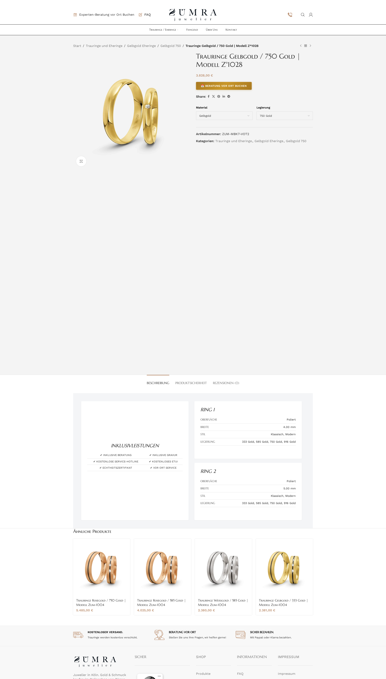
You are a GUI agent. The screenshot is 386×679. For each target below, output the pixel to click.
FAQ (240, 674)
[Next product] (310, 45)
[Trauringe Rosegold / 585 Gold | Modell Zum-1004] (162, 567)
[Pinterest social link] (218, 96)
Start (77, 46)
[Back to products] (305, 45)
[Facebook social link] (208, 96)
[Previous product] (300, 45)
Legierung (263, 107)
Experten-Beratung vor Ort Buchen (106, 15)
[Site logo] (193, 14)
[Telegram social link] (228, 96)
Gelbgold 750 (170, 46)
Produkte (203, 674)
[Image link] (95, 661)
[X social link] (213, 96)
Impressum (286, 674)
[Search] (303, 15)
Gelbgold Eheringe (141, 46)
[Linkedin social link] (223, 96)
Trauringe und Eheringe (104, 46)
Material (201, 107)
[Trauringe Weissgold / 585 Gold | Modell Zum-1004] (223, 567)
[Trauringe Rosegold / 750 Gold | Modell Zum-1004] (101, 567)
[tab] (158, 381)
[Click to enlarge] (81, 161)
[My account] (311, 15)
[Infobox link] (144, 14)
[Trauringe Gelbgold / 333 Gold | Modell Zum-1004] (284, 567)
